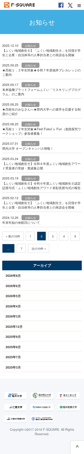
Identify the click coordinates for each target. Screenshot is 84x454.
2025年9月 (13, 336)
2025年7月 (13, 357)
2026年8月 (13, 275)
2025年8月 (13, 347)
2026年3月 (13, 316)
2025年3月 (13, 367)
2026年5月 (13, 296)
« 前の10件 (13, 236)
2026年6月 (13, 285)
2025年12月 (14, 326)
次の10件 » (39, 248)
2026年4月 (13, 306)
